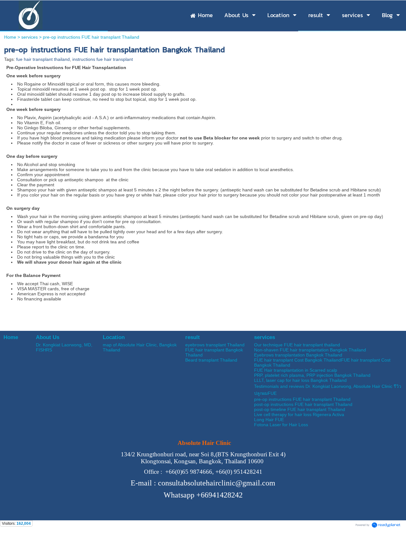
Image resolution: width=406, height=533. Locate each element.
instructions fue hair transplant (102, 59)
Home (10, 37)
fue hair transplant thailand (43, 59)
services (29, 37)
